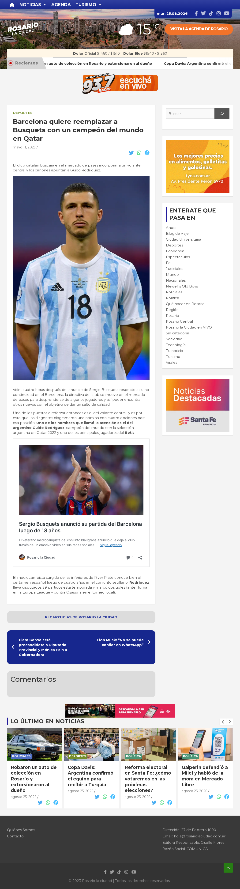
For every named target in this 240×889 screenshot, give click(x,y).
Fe (168, 263)
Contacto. (15, 836)
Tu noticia (174, 350)
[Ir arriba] (228, 868)
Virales (171, 362)
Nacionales (176, 280)
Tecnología (176, 345)
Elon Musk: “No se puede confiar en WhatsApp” (120, 642)
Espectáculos (178, 257)
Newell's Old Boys (182, 286)
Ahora (171, 227)
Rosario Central (179, 321)
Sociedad (174, 339)
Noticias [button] (30, 4)
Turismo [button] (85, 4)
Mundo (172, 274)
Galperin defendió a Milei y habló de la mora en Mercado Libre (148, 776)
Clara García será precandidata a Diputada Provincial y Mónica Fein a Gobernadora (43, 647)
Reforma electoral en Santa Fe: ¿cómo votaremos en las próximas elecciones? (91, 779)
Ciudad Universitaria (183, 239)
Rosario (172, 315)
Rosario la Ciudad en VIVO (189, 327)
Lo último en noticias (47, 721)
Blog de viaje (177, 233)
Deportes (23, 113)
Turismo (173, 356)
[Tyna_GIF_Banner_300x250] (197, 142)
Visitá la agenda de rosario (199, 29)
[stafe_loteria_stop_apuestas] (120, 706)
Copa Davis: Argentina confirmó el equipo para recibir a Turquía (33, 776)
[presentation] (223, 722)
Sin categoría (177, 333)
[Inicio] (12, 4)
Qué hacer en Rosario (185, 304)
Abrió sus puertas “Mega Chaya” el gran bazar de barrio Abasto (205, 776)
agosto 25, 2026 (23, 791)
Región (172, 309)
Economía (175, 251)
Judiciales (174, 268)
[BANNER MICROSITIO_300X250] (197, 381)
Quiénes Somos (21, 830)
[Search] (221, 113)
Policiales (174, 292)
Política (172, 298)
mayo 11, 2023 (24, 147)
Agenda (61, 4)
